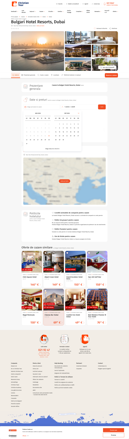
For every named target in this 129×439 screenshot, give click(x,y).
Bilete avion (88, 11)
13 (37, 132)
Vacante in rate (37, 374)
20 (37, 135)
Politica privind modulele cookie (63, 387)
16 (49, 132)
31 (26, 143)
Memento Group (15, 379)
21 (41, 135)
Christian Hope (15, 385)
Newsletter (36, 385)
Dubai (44, 16)
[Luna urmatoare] (78, 113)
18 (30, 135)
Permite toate (113, 430)
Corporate (13, 398)
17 (26, 135)
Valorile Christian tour (17, 371)
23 (49, 135)
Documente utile (37, 387)
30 (49, 139)
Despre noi (14, 366)
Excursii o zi (107, 11)
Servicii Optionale (59, 370)
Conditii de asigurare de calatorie (63, 382)
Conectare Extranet (81, 366)
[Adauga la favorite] (24, 253)
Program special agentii (104, 368)
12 (34, 132)
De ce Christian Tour (16, 368)
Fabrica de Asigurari (16, 401)
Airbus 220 (35, 368)
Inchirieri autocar (37, 371)
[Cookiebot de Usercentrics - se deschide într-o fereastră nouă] (12, 436)
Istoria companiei (16, 374)
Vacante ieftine (15, 406)
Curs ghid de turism (16, 390)
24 (26, 139)
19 (34, 135)
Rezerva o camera (111, 75)
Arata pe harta (40, 25)
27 (37, 139)
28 (41, 139)
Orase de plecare (37, 366)
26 (34, 139)
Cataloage (35, 382)
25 (30, 139)
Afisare (24, 435)
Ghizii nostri (14, 376)
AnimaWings (14, 382)
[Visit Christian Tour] (20, 4)
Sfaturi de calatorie (38, 379)
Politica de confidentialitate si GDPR (64, 385)
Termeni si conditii (59, 379)
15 (45, 132)
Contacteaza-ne (102, 366)
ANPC (34, 390)
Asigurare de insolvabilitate (62, 373)
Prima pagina (14, 16)
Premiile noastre (15, 403)
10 (26, 132)
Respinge (113, 435)
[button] (113, 28)
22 (45, 135)
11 (30, 132)
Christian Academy (16, 387)
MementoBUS (14, 395)
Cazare (23, 16)
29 (45, 139)
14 (41, 132)
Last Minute (24, 11)
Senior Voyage (69, 11)
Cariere (13, 393)
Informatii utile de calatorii (40, 376)
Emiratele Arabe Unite (33, 16)
